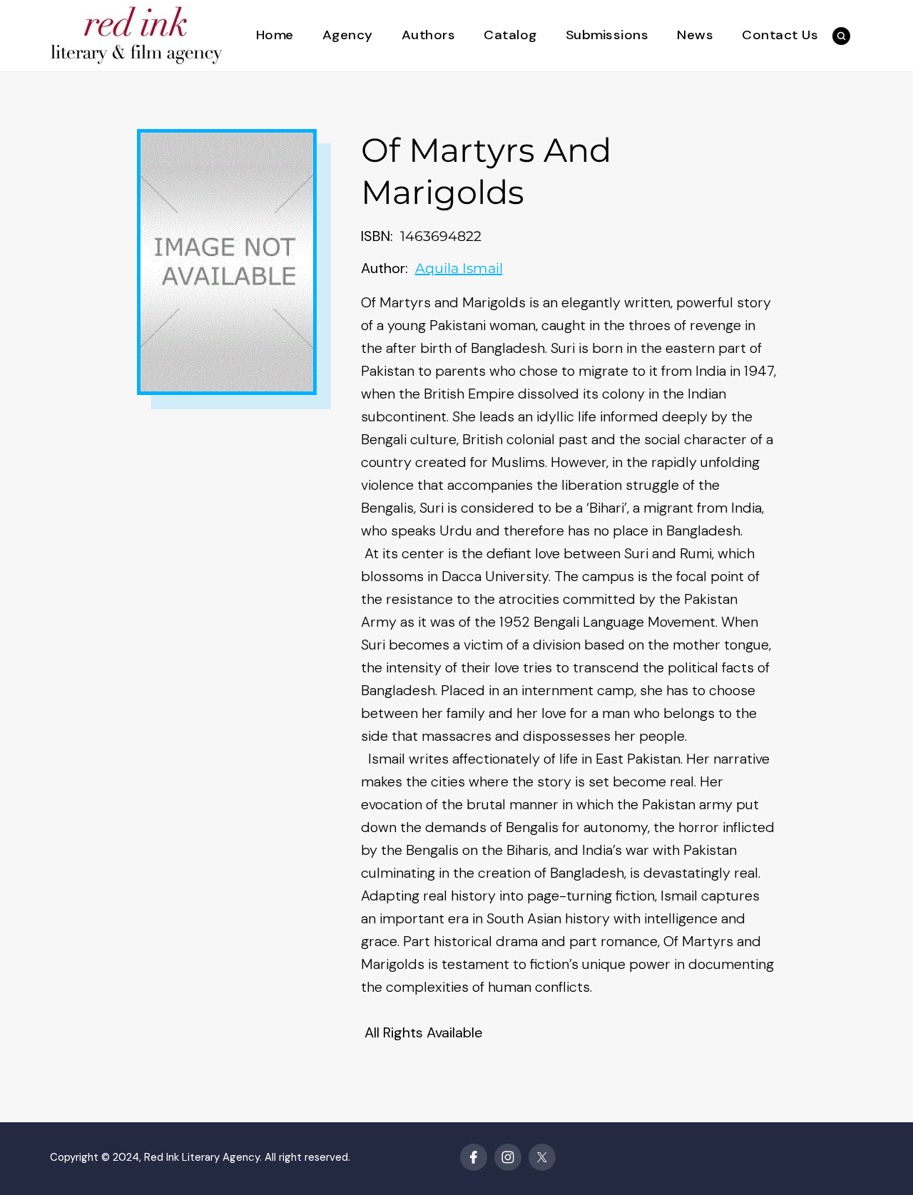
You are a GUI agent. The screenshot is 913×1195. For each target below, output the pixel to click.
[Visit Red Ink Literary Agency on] (473, 1157)
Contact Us (780, 35)
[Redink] (137, 35)
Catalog (510, 35)
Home (275, 35)
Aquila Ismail (459, 268)
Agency (347, 35)
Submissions (607, 35)
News (695, 35)
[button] (841, 36)
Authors (429, 35)
